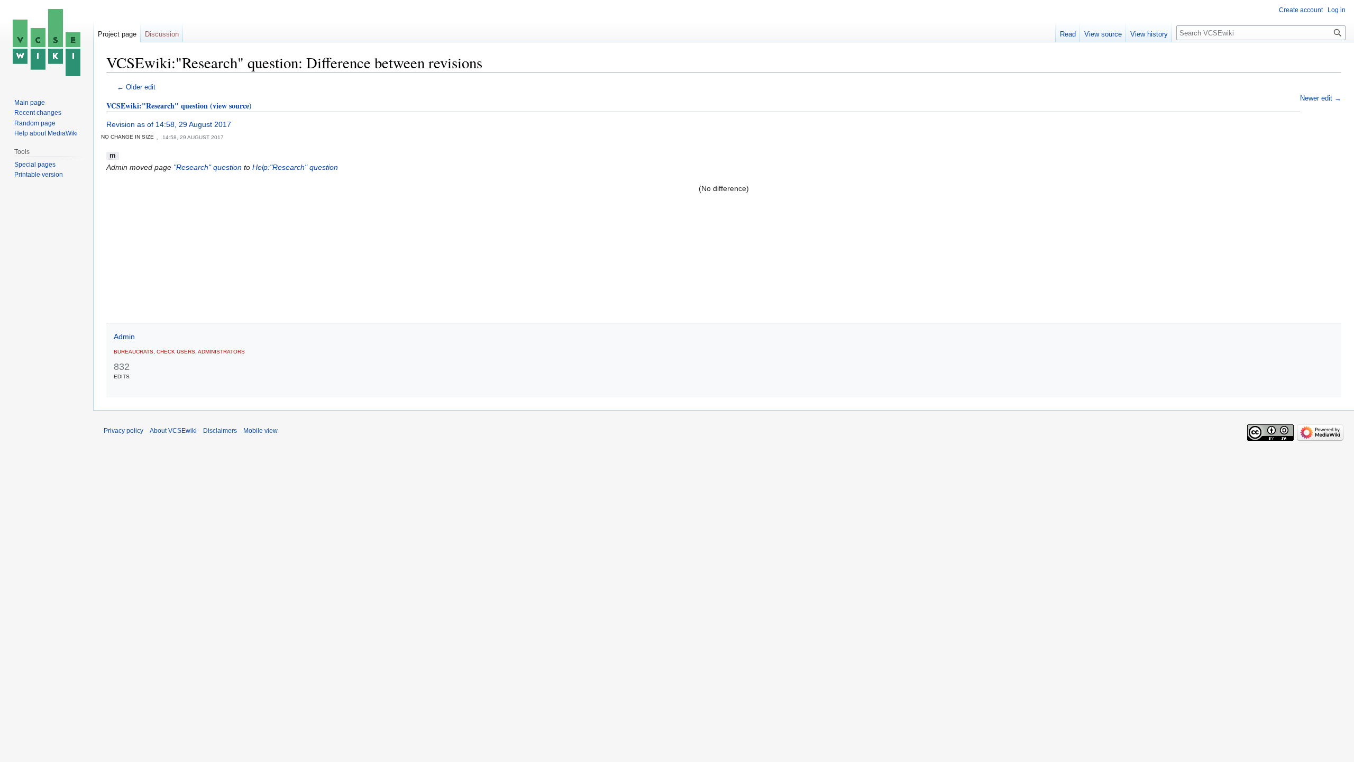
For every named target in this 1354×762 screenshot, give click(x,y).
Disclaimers (220, 430)
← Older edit (136, 87)
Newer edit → (1320, 98)
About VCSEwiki (173, 430)
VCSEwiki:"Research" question (157, 105)
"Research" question (207, 167)
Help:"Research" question (295, 167)
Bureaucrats (133, 352)
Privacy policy (123, 430)
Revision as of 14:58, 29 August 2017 (168, 124)
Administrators (221, 352)
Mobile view (260, 430)
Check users (176, 352)
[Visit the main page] (46, 42)
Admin (124, 336)
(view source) (231, 105)
